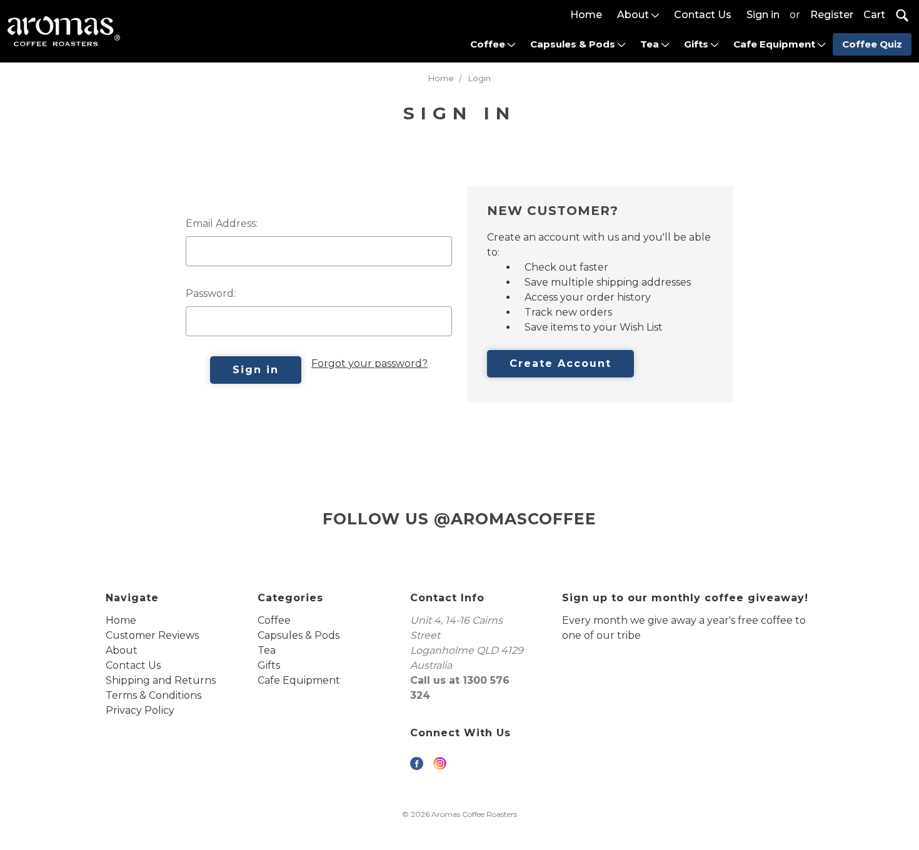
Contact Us (702, 15)
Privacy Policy (140, 710)
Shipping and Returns (161, 680)
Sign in (763, 15)
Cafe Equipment (775, 44)
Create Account (560, 363)
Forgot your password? (369, 363)
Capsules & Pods (574, 44)
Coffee (489, 44)
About (634, 15)
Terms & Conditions (153, 695)
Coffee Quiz (872, 44)
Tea (650, 44)
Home (586, 15)
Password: (211, 293)
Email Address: (222, 223)
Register (831, 15)
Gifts (697, 44)
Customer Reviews (152, 635)
